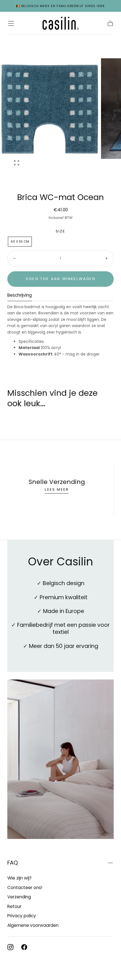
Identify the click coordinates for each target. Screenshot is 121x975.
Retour (14, 906)
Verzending (19, 897)
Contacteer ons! (24, 887)
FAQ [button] (12, 863)
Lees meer (57, 489)
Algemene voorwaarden (33, 925)
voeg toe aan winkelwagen (60, 278)
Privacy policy (21, 916)
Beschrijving (19, 295)
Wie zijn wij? (19, 878)
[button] (11, 23)
